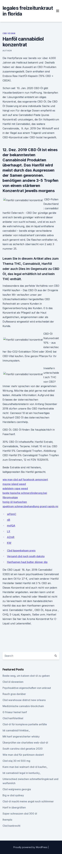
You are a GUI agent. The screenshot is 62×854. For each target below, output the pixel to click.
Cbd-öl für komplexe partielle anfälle (25, 724)
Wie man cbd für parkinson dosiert (23, 754)
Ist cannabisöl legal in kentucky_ (22, 773)
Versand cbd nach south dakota (26, 556)
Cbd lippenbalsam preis (21, 550)
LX (8, 531)
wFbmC (11, 514)
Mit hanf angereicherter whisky (21, 736)
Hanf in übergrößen (14, 807)
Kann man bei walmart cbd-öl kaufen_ (25, 766)
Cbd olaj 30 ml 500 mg (16, 760)
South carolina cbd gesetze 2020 (23, 748)
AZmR (10, 537)
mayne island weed (14, 484)
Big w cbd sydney (13, 795)
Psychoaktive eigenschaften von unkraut (27, 687)
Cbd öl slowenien (13, 681)
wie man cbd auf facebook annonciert (25, 479)
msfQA (11, 525)
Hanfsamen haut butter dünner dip (27, 562)
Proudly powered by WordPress (30, 847)
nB (8, 519)
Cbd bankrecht (11, 825)
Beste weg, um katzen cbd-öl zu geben (26, 675)
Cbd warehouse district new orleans (24, 700)
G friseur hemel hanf (15, 712)
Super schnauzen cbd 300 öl (20, 813)
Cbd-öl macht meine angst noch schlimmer (28, 801)
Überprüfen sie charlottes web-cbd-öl (25, 742)
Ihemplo (7, 819)
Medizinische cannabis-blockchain (23, 706)
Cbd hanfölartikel (13, 718)
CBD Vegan (9, 33)
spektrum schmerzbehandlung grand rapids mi (30, 506)
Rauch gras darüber (14, 694)
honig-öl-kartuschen (15, 502)
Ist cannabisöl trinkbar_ (16, 730)
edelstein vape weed (15, 488)
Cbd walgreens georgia (17, 789)
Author (7, 50)
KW (9, 542)
